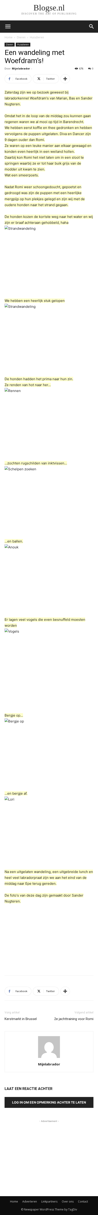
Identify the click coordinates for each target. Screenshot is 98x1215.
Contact (83, 1201)
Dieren (21, 37)
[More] (65, 78)
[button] (91, 26)
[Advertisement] (49, 938)
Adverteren (29, 1201)
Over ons (68, 1201)
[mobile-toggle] (7, 26)
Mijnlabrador (21, 68)
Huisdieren (37, 37)
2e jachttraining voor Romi (73, 1019)
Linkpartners (49, 1201)
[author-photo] (49, 1058)
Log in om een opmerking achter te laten (49, 1102)
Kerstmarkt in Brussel (21, 1019)
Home (9, 37)
